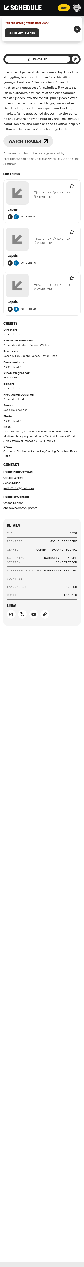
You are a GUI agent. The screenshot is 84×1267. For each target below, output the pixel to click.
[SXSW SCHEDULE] (23, 7)
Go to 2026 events (22, 33)
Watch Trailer (25, 141)
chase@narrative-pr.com (20, 508)
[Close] (77, 29)
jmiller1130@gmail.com (18, 488)
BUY (64, 8)
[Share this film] (75, 59)
